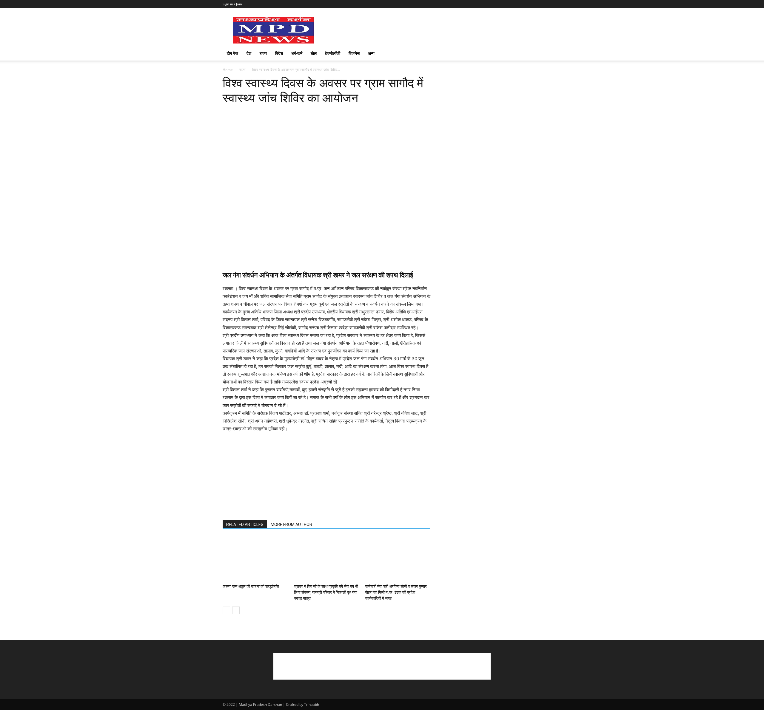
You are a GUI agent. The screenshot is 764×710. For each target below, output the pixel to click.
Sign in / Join (232, 4)
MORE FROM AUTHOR (291, 524)
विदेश (279, 53)
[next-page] (236, 610)
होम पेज (232, 53)
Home (228, 69)
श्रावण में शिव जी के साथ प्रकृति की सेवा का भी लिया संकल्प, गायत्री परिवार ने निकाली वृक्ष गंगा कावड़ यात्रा (326, 592)
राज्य (263, 53)
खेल (314, 53)
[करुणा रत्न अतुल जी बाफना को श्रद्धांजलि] (255, 559)
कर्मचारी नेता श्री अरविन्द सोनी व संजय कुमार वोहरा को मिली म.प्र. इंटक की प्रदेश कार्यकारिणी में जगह (396, 592)
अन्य (371, 53)
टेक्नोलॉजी (332, 53)
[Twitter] (242, 114)
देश (249, 53)
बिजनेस (354, 53)
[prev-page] (226, 610)
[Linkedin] (283, 114)
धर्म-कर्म (296, 53)
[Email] (297, 114)
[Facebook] (229, 114)
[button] (534, 54)
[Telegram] (311, 114)
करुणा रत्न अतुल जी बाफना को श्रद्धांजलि (251, 586)
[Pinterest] (256, 114)
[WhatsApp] (270, 114)
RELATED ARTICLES (245, 524)
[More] (325, 114)
